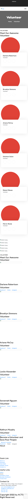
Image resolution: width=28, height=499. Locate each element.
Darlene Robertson (9, 56)
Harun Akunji (7, 224)
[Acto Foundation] (7, 8)
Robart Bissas (8, 190)
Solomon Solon (8, 156)
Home (10, 21)
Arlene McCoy (8, 123)
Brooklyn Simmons (9, 89)
